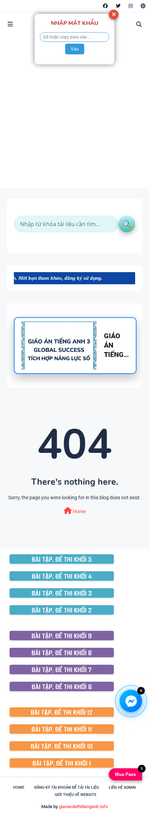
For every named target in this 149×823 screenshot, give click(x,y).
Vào (75, 49)
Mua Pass (124, 774)
